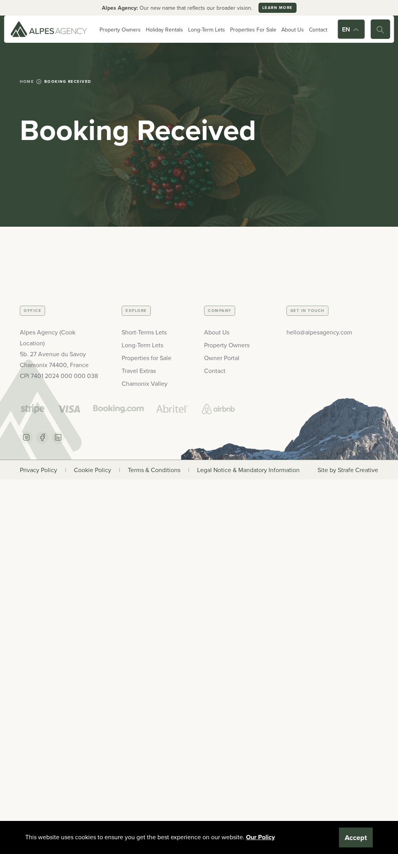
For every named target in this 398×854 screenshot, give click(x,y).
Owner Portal (221, 358)
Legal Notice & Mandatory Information (248, 470)
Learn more (277, 7)
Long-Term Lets (206, 29)
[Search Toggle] (380, 29)
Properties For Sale (253, 29)
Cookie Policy (92, 470)
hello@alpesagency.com (319, 332)
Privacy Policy (38, 470)
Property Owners (120, 29)
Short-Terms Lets (144, 332)
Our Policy (260, 837)
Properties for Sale (146, 358)
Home (27, 81)
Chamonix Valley (145, 383)
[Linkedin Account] (58, 437)
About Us (292, 29)
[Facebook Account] (42, 437)
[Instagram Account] (26, 437)
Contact (318, 29)
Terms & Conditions (154, 470)
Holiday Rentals (164, 29)
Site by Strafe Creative (348, 470)
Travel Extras (139, 370)
